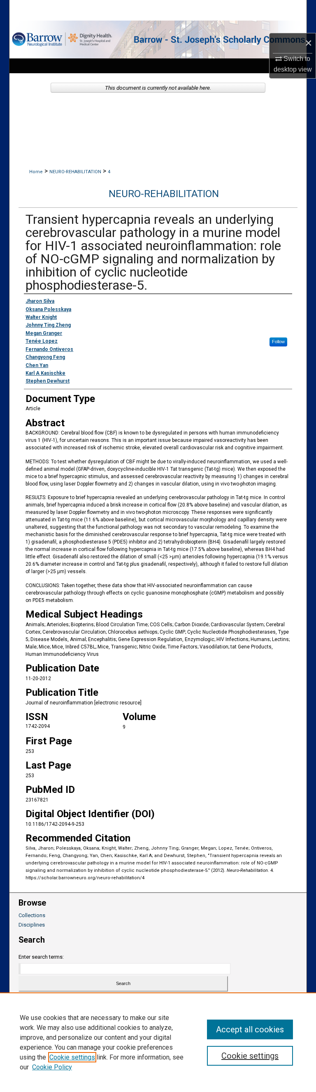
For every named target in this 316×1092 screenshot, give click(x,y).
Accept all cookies (250, 1029)
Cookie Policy (52, 1067)
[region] (158, 1042)
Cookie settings (72, 1057)
